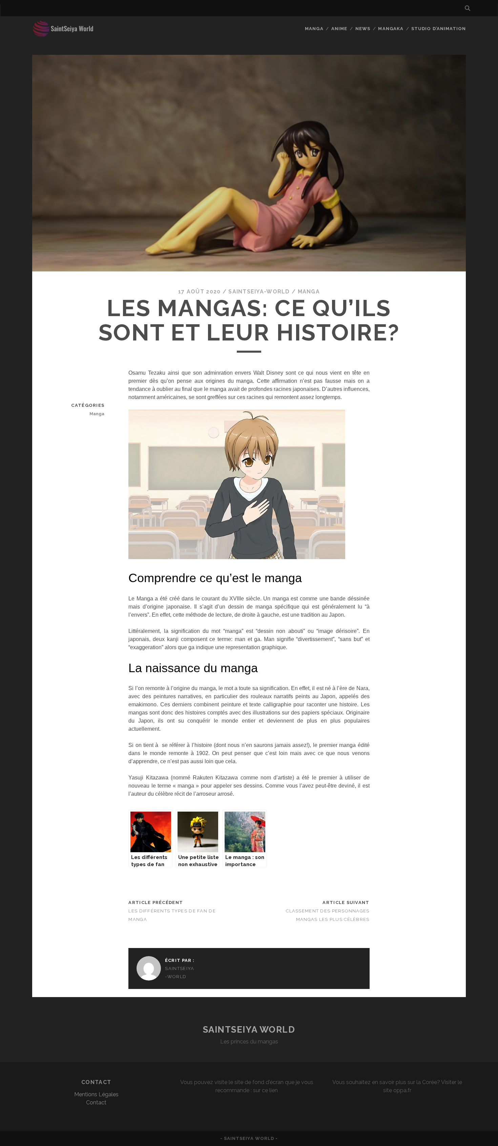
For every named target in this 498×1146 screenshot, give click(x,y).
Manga (314, 28)
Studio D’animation (438, 28)
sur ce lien (265, 1090)
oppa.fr (402, 1090)
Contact (96, 1102)
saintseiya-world (259, 291)
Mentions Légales (96, 1094)
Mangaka (390, 28)
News (362, 28)
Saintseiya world (249, 1029)
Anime (339, 28)
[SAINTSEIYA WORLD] (67, 34)
